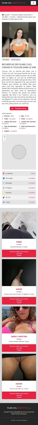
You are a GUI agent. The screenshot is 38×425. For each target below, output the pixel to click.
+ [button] (4, 137)
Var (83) (5, 17)
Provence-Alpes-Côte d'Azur (21, 15)
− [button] (4, 140)
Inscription (12, 119)
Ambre (19, 289)
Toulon (12, 17)
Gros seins (6, 59)
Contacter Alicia (20, 108)
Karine (19, 384)
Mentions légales (19, 414)
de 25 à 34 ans (16, 59)
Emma (19, 242)
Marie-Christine (19, 336)
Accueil (6, 15)
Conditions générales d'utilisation (19, 412)
